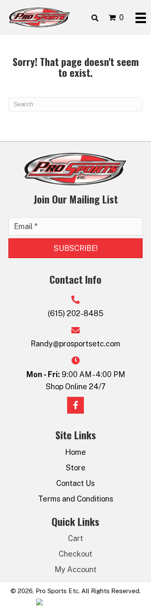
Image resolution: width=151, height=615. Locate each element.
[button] (75, 248)
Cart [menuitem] (75, 538)
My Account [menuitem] (75, 569)
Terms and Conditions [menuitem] (75, 498)
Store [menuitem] (76, 467)
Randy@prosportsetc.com (75, 343)
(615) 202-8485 (76, 313)
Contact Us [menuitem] (75, 483)
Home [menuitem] (75, 452)
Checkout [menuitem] (75, 553)
